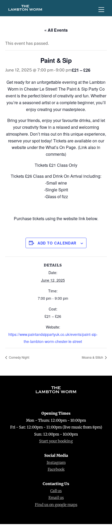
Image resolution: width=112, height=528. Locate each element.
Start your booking (56, 441)
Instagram (56, 462)
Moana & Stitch (93, 357)
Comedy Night (18, 357)
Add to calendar (57, 243)
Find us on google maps (56, 504)
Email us (56, 497)
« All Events (56, 30)
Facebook (56, 469)
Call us (56, 490)
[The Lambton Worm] (25, 9)
